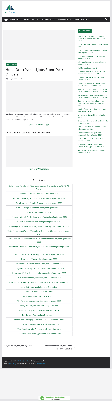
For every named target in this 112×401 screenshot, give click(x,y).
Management (63, 20)
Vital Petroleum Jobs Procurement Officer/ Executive (39, 329)
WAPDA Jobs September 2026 (39, 212)
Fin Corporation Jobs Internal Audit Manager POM (39, 324)
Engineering (46, 20)
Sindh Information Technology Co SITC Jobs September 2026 (39, 254)
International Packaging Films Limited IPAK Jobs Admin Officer (39, 320)
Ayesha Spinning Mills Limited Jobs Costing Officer (39, 310)
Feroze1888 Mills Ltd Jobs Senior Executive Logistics (58, 347)
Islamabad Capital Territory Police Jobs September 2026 (39, 208)
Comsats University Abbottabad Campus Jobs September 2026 (39, 198)
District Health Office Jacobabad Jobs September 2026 (39, 277)
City (34, 20)
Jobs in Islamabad (11, 64)
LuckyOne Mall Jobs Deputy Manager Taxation (39, 305)
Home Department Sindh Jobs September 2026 (39, 193)
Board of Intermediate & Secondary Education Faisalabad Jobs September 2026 (92, 103)
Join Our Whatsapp (39, 124)
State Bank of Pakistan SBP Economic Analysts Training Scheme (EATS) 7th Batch (91, 38)
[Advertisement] (39, 45)
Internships (15, 20)
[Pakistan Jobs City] (6, 19)
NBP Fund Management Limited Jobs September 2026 (39, 301)
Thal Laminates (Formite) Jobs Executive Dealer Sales (39, 333)
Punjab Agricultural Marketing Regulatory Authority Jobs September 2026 (39, 226)
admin (22, 79)
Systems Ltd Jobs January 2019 (19, 345)
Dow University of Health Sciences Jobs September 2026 (39, 203)
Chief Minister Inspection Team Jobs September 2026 (39, 221)
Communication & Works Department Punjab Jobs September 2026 (39, 217)
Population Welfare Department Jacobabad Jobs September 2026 (39, 273)
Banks (26, 20)
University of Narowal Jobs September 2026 (39, 259)
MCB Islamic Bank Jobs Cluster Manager (39, 296)
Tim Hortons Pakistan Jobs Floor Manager (39, 315)
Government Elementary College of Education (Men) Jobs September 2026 (39, 282)
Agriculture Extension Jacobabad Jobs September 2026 (39, 287)
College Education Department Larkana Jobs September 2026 (39, 268)
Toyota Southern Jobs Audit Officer (39, 292)
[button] (37, 19)
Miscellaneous (80, 20)
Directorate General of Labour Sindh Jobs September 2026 (39, 264)
